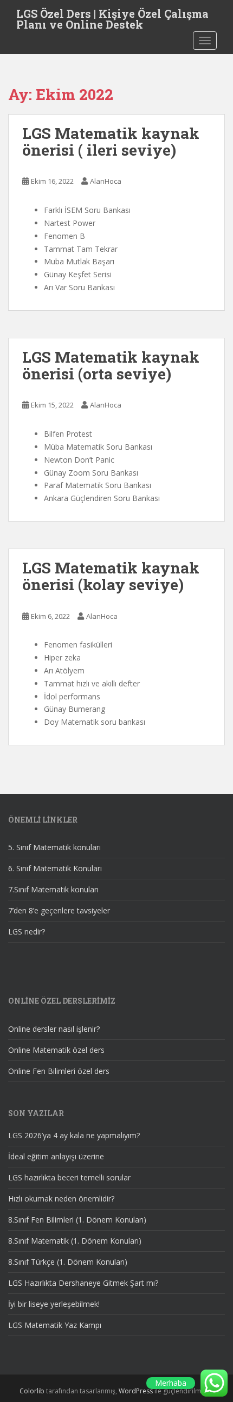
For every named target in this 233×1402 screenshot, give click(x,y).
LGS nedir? (26, 931)
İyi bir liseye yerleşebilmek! (54, 1304)
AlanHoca (105, 181)
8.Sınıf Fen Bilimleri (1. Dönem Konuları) (77, 1219)
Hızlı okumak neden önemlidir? (61, 1198)
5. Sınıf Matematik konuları (54, 847)
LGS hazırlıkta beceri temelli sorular (69, 1177)
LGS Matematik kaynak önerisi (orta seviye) (110, 365)
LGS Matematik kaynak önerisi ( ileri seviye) (110, 141)
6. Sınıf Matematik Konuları (55, 868)
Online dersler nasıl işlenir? (54, 1029)
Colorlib (32, 1391)
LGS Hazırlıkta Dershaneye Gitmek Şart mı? (83, 1283)
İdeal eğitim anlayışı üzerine (56, 1156)
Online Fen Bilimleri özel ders (58, 1071)
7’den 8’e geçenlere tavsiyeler (59, 910)
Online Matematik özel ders (56, 1050)
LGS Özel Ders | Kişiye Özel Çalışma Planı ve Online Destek (112, 16)
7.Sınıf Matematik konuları (53, 889)
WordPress (136, 1391)
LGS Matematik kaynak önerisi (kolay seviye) (110, 576)
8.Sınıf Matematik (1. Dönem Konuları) (74, 1241)
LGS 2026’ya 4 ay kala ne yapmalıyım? (74, 1135)
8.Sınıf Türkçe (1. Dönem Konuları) (67, 1262)
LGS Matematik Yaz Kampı (54, 1325)
